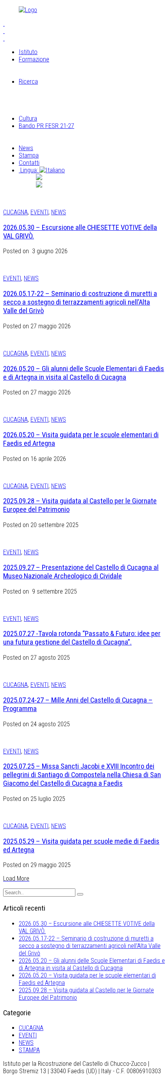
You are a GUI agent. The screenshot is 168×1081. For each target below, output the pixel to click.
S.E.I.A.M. (46, 66)
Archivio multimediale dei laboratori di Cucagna (94, 111)
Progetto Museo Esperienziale (72, 133)
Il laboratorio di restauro (65, 89)
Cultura (28, 118)
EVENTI (39, 212)
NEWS (58, 212)
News (26, 148)
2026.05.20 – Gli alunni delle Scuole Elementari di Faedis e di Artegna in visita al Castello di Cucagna (83, 373)
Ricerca (28, 81)
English (70, 185)
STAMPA (29, 1050)
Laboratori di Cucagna (62, 74)
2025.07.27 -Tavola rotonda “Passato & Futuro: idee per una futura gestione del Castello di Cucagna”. (82, 637)
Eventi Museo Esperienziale (69, 140)
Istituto (28, 52)
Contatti (29, 162)
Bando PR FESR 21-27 (46, 126)
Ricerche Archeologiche (64, 96)
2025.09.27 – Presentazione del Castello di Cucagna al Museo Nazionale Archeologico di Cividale (81, 571)
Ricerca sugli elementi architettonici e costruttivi (95, 103)
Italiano (71, 177)
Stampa (29, 155)
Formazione (34, 59)
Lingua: (29, 170)
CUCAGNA (15, 212)
